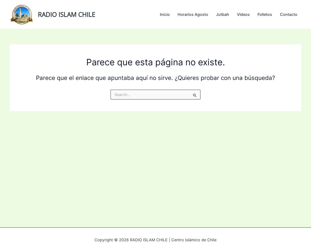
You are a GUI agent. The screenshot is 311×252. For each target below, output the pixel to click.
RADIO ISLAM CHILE (66, 14)
